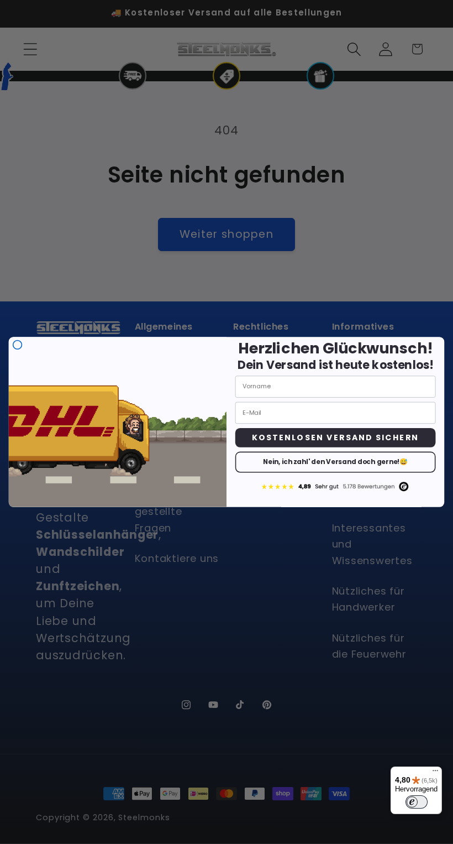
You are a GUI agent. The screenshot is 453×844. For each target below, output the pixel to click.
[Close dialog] (17, 345)
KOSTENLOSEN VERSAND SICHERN (335, 437)
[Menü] (435, 773)
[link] (335, 486)
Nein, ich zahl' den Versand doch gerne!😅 (335, 462)
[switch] (416, 802)
